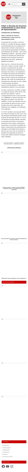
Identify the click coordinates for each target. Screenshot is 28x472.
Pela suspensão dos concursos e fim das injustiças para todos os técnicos (14, 239)
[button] (9, 4)
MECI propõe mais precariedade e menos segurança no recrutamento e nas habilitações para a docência (14, 279)
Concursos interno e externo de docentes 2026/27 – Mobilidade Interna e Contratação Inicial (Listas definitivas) (14, 188)
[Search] (23, 4)
